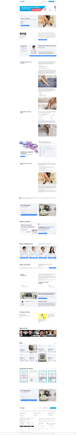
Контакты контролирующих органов (30, 422)
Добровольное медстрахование (23, 419)
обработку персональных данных (28, 213)
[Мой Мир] (41, 283)
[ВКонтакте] (40, 283)
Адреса (33, 3)
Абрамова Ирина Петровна (41, 47)
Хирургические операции (22, 422)
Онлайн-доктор (41, 3)
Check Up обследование (22, 423)
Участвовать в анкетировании (50, 424)
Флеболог (22, 22)
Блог (27, 421)
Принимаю (53, 433)
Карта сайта (28, 423)
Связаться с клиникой (42, 298)
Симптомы (46, 3)
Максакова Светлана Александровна (41, 253)
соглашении (50, 433)
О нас (27, 3)
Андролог (22, 23)
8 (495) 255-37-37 (45, 1)
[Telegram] (38, 283)
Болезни (50, 3)
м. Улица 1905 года (22, 37)
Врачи (30, 3)
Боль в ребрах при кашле (42, 319)
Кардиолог (22, 254)
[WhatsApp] (39, 283)
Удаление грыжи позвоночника (23, 421)
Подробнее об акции (42, 233)
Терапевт (33, 254)
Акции (37, 3)
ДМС (52, 3)
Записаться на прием (51, 1)
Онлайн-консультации (29, 419)
